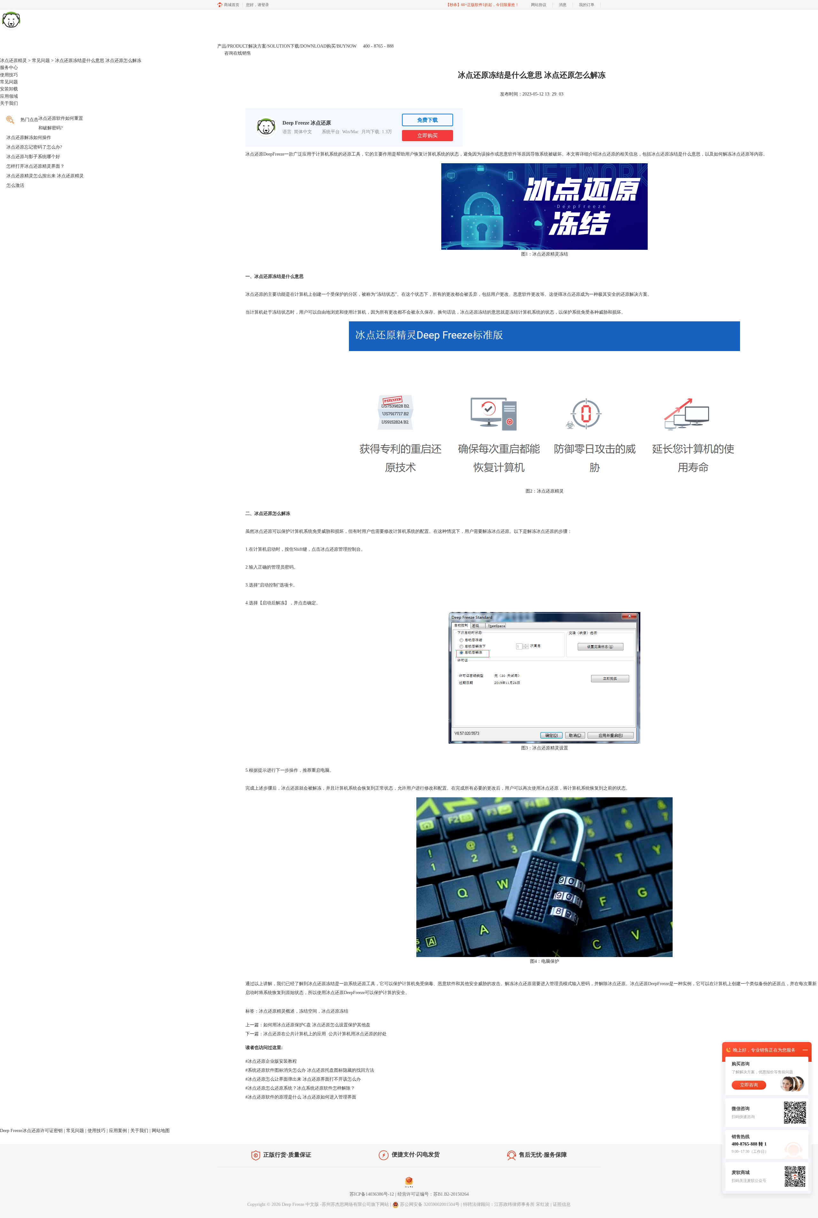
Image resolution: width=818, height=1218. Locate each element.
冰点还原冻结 (334, 1011)
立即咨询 (749, 1085)
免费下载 (427, 120)
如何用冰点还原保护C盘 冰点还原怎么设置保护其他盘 (316, 1025)
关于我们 (9, 103)
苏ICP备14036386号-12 (372, 1194)
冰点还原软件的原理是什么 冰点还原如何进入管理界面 (300, 1097)
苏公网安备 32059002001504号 (430, 1204)
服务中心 (9, 67)
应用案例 (118, 1130)
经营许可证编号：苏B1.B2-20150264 (433, 1194)
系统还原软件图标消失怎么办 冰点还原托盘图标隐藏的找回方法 (309, 1070)
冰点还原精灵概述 (277, 1011)
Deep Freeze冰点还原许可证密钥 (31, 1130)
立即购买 (427, 135)
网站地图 (161, 1130)
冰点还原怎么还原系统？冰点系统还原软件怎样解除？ (300, 1088)
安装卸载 (9, 89)
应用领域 (9, 96)
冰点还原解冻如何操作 (28, 137)
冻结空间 (308, 1011)
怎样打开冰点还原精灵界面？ (35, 166)
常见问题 (41, 60)
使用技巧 (9, 75)
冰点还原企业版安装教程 (271, 1061)
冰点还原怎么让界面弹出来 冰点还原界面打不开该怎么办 (303, 1079)
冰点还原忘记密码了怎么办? (34, 147)
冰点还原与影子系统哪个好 (33, 156)
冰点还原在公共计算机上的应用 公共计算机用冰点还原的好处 (325, 1033)
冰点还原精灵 (13, 60)
